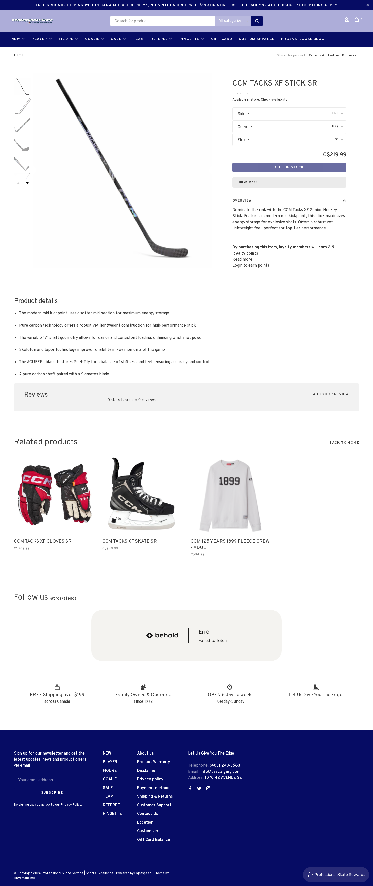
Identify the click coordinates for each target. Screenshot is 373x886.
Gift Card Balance (153, 839)
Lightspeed (142, 873)
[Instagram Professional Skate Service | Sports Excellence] (208, 789)
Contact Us (147, 813)
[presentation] (23, 87)
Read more (242, 259)
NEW (15, 39)
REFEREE (159, 39)
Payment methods (154, 788)
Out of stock (289, 167)
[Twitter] (199, 789)
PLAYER (39, 39)
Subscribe (52, 793)
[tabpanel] (122, 171)
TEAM (138, 39)
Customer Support (154, 805)
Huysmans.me (24, 878)
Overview (242, 200)
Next (27, 183)
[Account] (347, 21)
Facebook (317, 55)
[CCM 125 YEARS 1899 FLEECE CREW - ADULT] (231, 495)
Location (145, 822)
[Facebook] (190, 789)
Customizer (147, 831)
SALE (116, 39)
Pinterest (350, 55)
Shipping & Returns (155, 796)
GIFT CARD (221, 39)
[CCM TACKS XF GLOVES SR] (54, 495)
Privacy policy (150, 779)
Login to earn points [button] (250, 265)
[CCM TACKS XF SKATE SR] (142, 495)
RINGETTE (189, 39)
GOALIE (92, 39)
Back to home (344, 443)
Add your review (331, 394)
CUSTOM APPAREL (257, 39)
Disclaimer (147, 770)
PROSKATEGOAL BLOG (303, 39)
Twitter (333, 55)
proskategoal (64, 598)
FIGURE (66, 39)
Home (18, 55)
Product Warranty (153, 762)
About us (145, 753)
